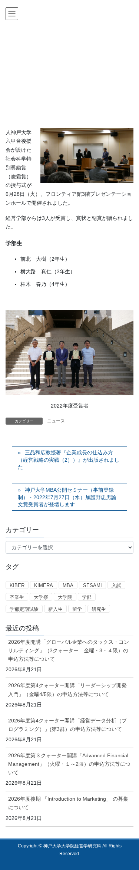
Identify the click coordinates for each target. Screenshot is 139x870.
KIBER (17, 585)
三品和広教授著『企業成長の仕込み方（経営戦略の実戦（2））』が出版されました (68, 459)
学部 (87, 597)
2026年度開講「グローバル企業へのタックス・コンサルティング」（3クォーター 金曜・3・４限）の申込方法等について (68, 650)
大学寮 (41, 597)
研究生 (99, 609)
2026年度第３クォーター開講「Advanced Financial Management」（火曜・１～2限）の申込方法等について (69, 763)
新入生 (55, 609)
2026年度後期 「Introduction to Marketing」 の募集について (68, 803)
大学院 (65, 597)
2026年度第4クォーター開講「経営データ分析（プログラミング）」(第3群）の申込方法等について (67, 725)
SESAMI (92, 585)
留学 (77, 609)
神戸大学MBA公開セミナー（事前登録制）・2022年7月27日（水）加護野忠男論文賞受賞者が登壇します (67, 497)
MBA (68, 585)
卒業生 (17, 597)
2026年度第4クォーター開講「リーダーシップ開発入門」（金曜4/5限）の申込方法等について (67, 689)
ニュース (56, 421)
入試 (116, 585)
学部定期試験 (24, 609)
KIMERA (43, 585)
